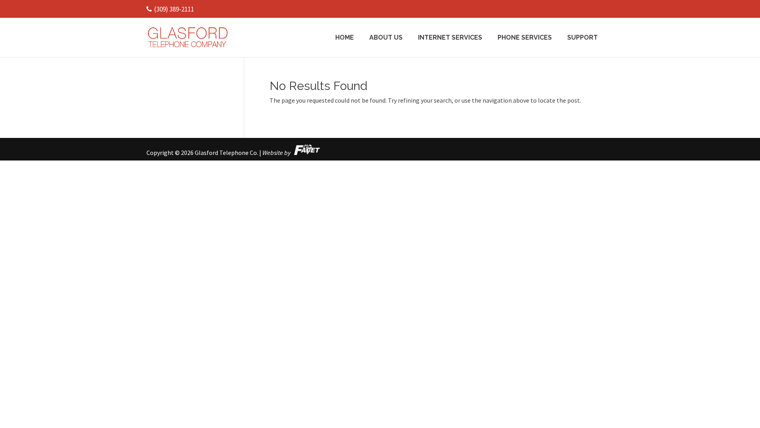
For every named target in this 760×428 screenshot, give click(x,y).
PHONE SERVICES (525, 38)
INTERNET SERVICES (450, 38)
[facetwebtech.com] (306, 153)
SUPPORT (582, 38)
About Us (386, 38)
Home (344, 38)
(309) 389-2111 (174, 9)
